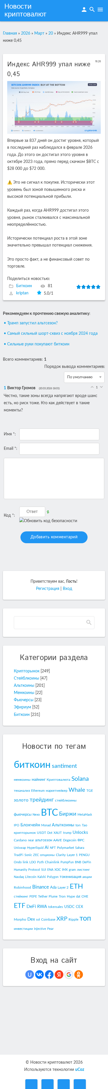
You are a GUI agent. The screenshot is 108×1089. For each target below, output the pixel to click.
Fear (50, 928)
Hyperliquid (35, 847)
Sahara (79, 847)
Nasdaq (19, 877)
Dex (31, 919)
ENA (50, 869)
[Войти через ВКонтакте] (39, 974)
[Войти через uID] (29, 974)
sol (38, 919)
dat (78, 896)
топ (85, 918)
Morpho (20, 919)
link (25, 862)
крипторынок (25, 832)
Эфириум (22, 707)
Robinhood (22, 887)
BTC (49, 812)
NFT (53, 847)
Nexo (36, 814)
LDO (32, 862)
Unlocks (80, 832)
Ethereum (38, 790)
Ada (53, 887)
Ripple (73, 919)
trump (67, 832)
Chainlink (52, 862)
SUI (43, 869)
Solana (80, 779)
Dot (49, 832)
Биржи (67, 814)
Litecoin (30, 877)
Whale (77, 790)
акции (87, 877)
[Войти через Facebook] (49, 974)
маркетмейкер (56, 790)
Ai (47, 847)
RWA (42, 906)
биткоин (32, 765)
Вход (67, 589)
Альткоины (24, 686)
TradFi (18, 855)
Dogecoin (69, 840)
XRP (61, 919)
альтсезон (43, 840)
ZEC (36, 855)
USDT (41, 832)
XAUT (58, 832)
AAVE (57, 840)
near (31, 840)
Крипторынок (26, 671)
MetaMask (84, 814)
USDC (69, 907)
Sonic (28, 855)
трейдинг (42, 800)
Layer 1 (72, 855)
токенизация (70, 877)
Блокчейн (30, 825)
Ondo (18, 862)
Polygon (52, 877)
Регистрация (47, 589)
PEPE (33, 896)
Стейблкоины (26, 678)
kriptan (22, 293)
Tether (43, 896)
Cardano (20, 840)
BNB (78, 862)
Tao (84, 825)
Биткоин (24, 286)
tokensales (55, 907)
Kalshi (41, 877)
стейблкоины (66, 800)
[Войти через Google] (69, 974)
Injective (40, 928)
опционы (47, 855)
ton (78, 825)
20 (50, 33)
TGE (89, 790)
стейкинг (21, 896)
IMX (65, 869)
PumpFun (67, 862)
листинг (83, 869)
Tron (62, 896)
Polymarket (65, 847)
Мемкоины (24, 693)
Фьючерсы (23, 700)
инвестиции (23, 928)
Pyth (40, 862)
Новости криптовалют (25, 10)
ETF (19, 906)
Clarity (61, 855)
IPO (16, 825)
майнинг (39, 780)
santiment (64, 766)
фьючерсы (22, 814)
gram (72, 869)
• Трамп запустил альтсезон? (31, 323)
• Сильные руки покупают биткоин (36, 344)
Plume (53, 896)
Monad (46, 825)
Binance (40, 887)
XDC (57, 869)
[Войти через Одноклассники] (78, 974)
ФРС (80, 840)
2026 (25, 33)
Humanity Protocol (27, 869)
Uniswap (20, 847)
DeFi (31, 906)
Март (39, 33)
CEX (79, 907)
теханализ (22, 790)
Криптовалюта (58, 779)
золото (21, 800)
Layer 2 (63, 887)
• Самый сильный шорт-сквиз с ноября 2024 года (51, 334)
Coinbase (48, 919)
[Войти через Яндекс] (59, 974)
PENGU (84, 855)
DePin (86, 862)
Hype (71, 896)
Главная (10, 33)
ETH (76, 886)
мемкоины (22, 779)
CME (85, 896)
